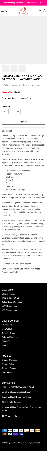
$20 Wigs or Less (9, 310)
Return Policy (8, 372)
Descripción (7, 131)
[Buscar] (7, 10)
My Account (7, 325)
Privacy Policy (8, 364)
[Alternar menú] (2, 10)
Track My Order (8, 333)
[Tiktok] (12, 416)
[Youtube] (9, 416)
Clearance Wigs (8, 294)
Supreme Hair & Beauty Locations (16, 397)
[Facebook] (3, 416)
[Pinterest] (16, 416)
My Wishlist (7, 329)
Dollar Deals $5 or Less (12, 302)
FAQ (4, 345)
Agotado (23, 122)
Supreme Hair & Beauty (15, 443)
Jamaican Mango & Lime (22, 98)
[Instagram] (6, 416)
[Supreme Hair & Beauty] (23, 11)
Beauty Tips (7, 341)
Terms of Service (9, 368)
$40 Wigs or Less (9, 306)
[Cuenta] (39, 10)
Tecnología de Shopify (32, 443)
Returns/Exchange (10, 337)
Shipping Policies (9, 360)
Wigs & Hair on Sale (10, 298)
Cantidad (6, 106)
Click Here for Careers (11, 402)
